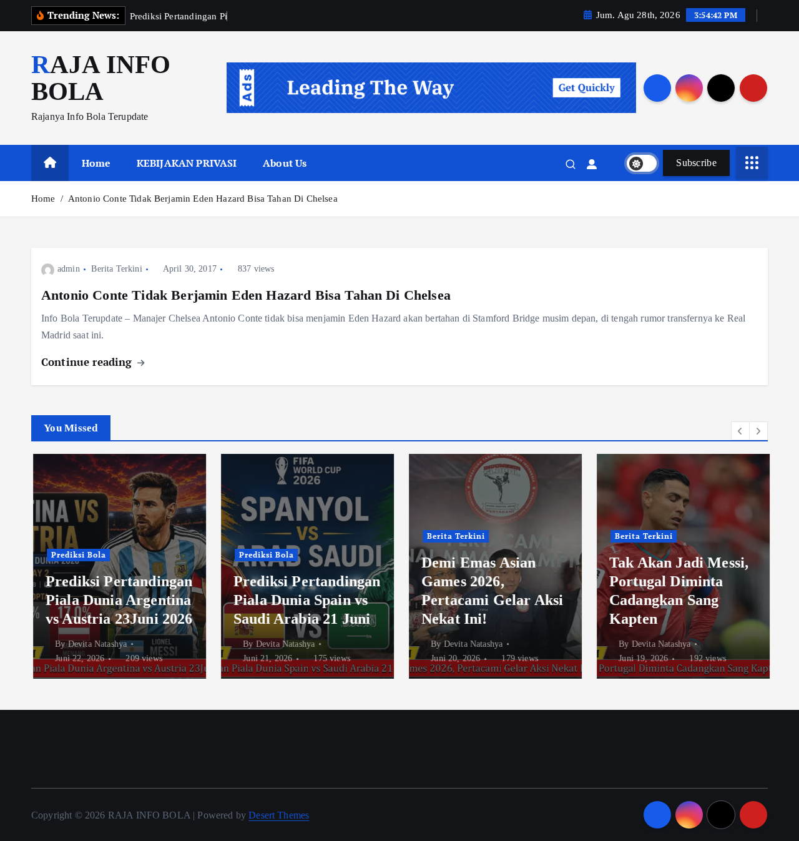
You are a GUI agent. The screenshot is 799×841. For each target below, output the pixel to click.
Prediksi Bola (76, 554)
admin (68, 268)
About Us (284, 163)
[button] (740, 430)
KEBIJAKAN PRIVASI (187, 163)
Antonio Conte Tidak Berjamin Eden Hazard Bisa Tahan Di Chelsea (203, 199)
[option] (117, 566)
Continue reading (88, 362)
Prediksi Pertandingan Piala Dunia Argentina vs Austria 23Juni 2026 (117, 600)
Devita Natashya (95, 644)
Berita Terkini (116, 268)
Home (96, 163)
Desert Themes (278, 815)
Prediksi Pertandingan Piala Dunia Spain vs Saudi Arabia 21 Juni (305, 600)
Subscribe (696, 162)
